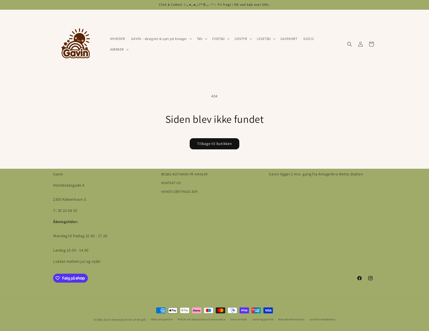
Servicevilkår (238, 319)
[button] (161, 38)
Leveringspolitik (262, 319)
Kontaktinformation (291, 319)
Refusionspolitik (162, 319)
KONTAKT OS (171, 183)
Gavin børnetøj (113, 319)
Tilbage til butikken (214, 143)
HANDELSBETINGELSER (179, 191)
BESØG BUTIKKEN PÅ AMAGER (184, 174)
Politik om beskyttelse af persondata (201, 319)
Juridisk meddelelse (322, 319)
